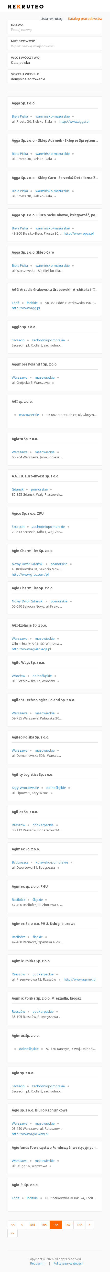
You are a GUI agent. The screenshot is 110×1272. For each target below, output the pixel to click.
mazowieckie (44, 377)
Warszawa (19, 377)
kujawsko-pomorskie (52, 862)
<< (13, 1224)
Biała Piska (20, 116)
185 (44, 1224)
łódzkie (32, 302)
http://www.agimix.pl (80, 979)
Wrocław (18, 675)
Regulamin (37, 1263)
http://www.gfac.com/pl (30, 574)
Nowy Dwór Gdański (27, 564)
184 (32, 1224)
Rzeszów (18, 825)
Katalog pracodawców (85, 18)
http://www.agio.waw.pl (30, 1134)
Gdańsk (18, 489)
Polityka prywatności (67, 1263)
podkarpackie (43, 825)
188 (79, 1224)
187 (67, 1224)
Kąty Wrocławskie (25, 787)
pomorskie (39, 489)
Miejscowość (23, 41)
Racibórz (18, 899)
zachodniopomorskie (48, 340)
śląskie (37, 899)
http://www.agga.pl (74, 121)
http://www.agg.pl (26, 308)
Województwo (25, 57)
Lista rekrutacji (51, 18)
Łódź (15, 302)
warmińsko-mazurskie (53, 116)
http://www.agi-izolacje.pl (31, 649)
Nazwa (17, 24)
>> (12, 1233)
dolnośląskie (42, 675)
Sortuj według (25, 74)
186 (55, 1224)
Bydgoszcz (20, 862)
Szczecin (18, 340)
